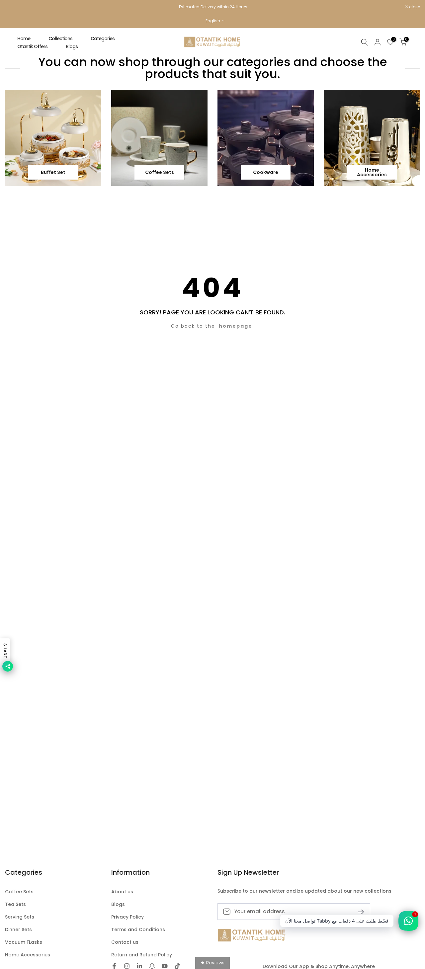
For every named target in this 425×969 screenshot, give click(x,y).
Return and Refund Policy (141, 955)
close (14, 7)
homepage (235, 326)
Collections (60, 38)
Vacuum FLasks (23, 942)
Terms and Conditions (138, 930)
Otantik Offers (32, 46)
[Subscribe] (358, 911)
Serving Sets (19, 917)
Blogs (72, 46)
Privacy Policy (127, 917)
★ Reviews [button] (212, 962)
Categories (103, 38)
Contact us (124, 942)
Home (23, 38)
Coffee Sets (19, 892)
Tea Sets (15, 904)
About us (122, 892)
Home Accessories (27, 955)
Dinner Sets (18, 930)
